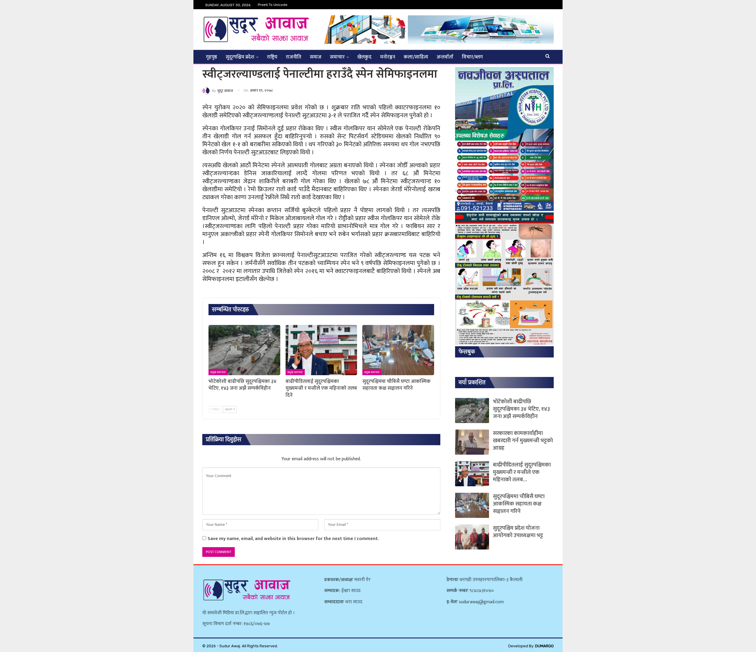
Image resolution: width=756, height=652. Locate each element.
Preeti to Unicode (272, 5)
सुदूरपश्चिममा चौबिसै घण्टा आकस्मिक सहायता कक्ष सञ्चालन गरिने (519, 504)
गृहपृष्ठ (211, 57)
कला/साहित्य (416, 57)
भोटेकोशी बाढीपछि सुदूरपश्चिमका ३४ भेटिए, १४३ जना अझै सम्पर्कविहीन (521, 409)
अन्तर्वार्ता (445, 57)
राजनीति (293, 57)
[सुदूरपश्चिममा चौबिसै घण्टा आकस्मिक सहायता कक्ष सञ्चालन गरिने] (398, 350)
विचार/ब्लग (472, 57)
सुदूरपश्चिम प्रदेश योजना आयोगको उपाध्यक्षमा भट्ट (518, 531)
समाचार (337, 57)
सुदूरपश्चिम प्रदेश (240, 57)
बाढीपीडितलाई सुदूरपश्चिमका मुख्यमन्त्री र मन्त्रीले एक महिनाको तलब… (522, 472)
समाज (315, 57)
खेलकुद (364, 57)
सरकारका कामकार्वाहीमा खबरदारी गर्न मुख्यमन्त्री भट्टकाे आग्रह (523, 441)
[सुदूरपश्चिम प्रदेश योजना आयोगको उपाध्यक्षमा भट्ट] (472, 536)
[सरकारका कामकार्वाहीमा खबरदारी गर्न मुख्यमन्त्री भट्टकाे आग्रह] (472, 442)
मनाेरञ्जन (387, 57)
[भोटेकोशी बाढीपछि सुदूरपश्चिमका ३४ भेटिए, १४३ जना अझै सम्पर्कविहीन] (244, 350)
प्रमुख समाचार (218, 372)
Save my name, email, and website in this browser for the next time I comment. (293, 539)
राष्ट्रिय (272, 57)
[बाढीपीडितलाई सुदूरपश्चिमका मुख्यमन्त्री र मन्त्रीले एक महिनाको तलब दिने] (321, 350)
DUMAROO (544, 646)
